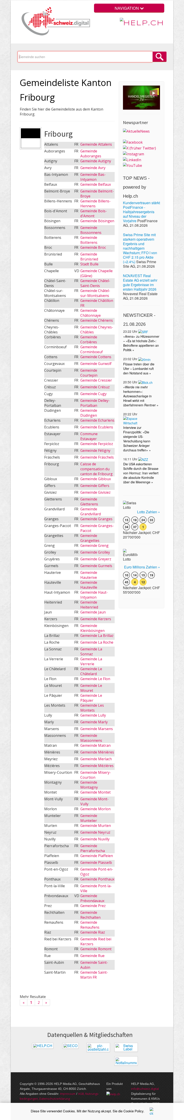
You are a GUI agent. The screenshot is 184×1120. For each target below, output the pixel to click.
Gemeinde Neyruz (95, 832)
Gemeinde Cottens (95, 356)
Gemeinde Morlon (95, 808)
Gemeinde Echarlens (97, 420)
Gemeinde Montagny (89, 785)
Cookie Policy (133, 1111)
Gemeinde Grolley (95, 552)
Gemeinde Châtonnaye (90, 313)
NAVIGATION (127, 8)
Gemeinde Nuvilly (95, 839)
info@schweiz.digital (145, 1089)
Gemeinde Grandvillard (90, 511)
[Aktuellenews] (136, 130)
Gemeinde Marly (94, 722)
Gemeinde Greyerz (95, 559)
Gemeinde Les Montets (92, 708)
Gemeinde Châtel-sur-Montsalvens (95, 293)
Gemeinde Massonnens (91, 738)
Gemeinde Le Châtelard (91, 671)
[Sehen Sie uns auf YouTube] (132, 165)
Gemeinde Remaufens (89, 925)
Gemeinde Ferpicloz (96, 443)
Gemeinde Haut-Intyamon (94, 595)
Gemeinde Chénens (96, 320)
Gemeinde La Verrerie (91, 661)
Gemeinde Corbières (88, 339)
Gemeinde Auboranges (90, 153)
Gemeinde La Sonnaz (91, 651)
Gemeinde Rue (92, 955)
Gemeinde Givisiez (95, 492)
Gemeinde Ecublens (96, 427)
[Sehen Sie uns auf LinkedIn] (132, 159)
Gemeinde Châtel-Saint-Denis (95, 283)
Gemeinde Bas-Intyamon (93, 177)
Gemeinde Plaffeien (96, 855)
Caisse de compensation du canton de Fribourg (96, 469)
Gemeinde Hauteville (88, 585)
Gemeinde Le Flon (95, 678)
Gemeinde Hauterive (88, 575)
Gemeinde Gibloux (95, 478)
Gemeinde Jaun (93, 612)
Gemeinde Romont (96, 948)
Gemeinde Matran (95, 745)
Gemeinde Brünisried (89, 257)
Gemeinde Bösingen (97, 220)
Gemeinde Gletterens (89, 502)
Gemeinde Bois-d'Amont (93, 213)
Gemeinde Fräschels (97, 457)
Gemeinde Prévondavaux (92, 898)
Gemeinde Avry (92, 167)
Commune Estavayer (89, 436)
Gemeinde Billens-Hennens (95, 203)
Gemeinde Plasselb (96, 862)
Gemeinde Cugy (93, 393)
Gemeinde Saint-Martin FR (94, 975)
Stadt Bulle (89, 264)
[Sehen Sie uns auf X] (139, 147)
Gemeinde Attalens (96, 144)
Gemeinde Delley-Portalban (95, 403)
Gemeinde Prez (93, 905)
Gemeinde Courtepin (88, 373)
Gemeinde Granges (96, 518)
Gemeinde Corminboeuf (91, 349)
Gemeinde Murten (95, 825)
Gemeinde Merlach (96, 758)
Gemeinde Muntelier (88, 818)
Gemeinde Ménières (97, 752)
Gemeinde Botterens (88, 240)
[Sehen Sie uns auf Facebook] (133, 142)
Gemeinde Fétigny (95, 450)
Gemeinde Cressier (96, 380)
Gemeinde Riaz (92, 932)
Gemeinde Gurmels (96, 565)
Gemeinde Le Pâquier (91, 698)
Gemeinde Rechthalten (90, 915)
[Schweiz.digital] (55, 21)
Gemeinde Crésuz (95, 387)
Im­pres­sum (67, 1094)
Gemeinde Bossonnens (90, 230)
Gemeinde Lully (93, 715)
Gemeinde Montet (95, 792)
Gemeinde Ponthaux (97, 879)
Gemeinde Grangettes (89, 538)
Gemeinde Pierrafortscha (92, 848)
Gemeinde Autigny (95, 160)
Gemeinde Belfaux (95, 184)
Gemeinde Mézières (97, 765)
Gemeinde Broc (93, 247)
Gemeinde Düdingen (88, 413)
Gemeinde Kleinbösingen (92, 628)
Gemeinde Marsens (96, 728)
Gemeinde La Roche (96, 642)
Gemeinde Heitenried (89, 605)
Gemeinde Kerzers (95, 618)
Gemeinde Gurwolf (96, 363)
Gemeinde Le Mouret (91, 688)
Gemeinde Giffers (94, 485)
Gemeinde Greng (94, 545)
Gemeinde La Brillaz (97, 635)
